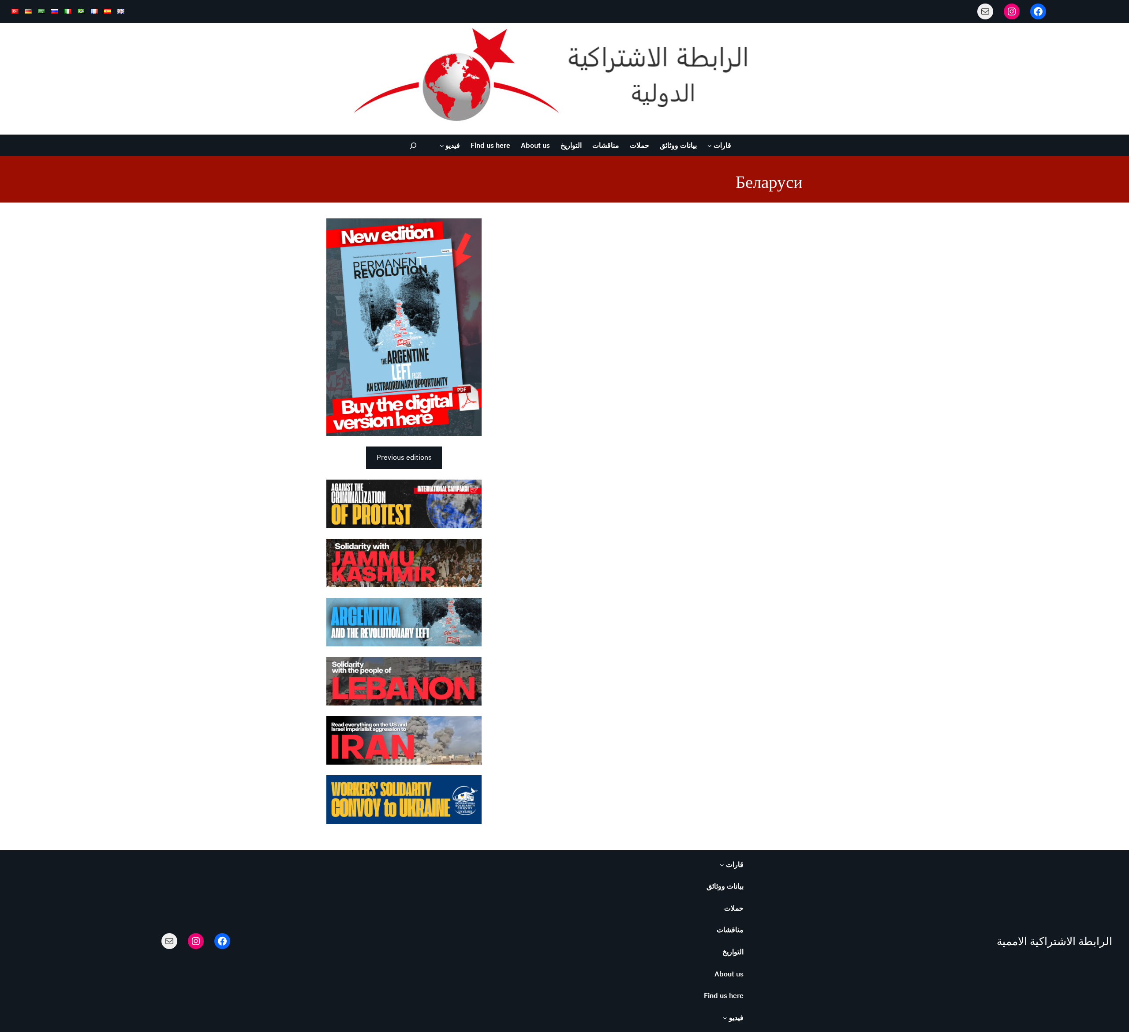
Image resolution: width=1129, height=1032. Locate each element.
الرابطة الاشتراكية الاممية (1054, 941)
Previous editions (404, 457)
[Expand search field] (413, 145)
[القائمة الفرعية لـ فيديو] (442, 145)
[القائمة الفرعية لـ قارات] (709, 145)
